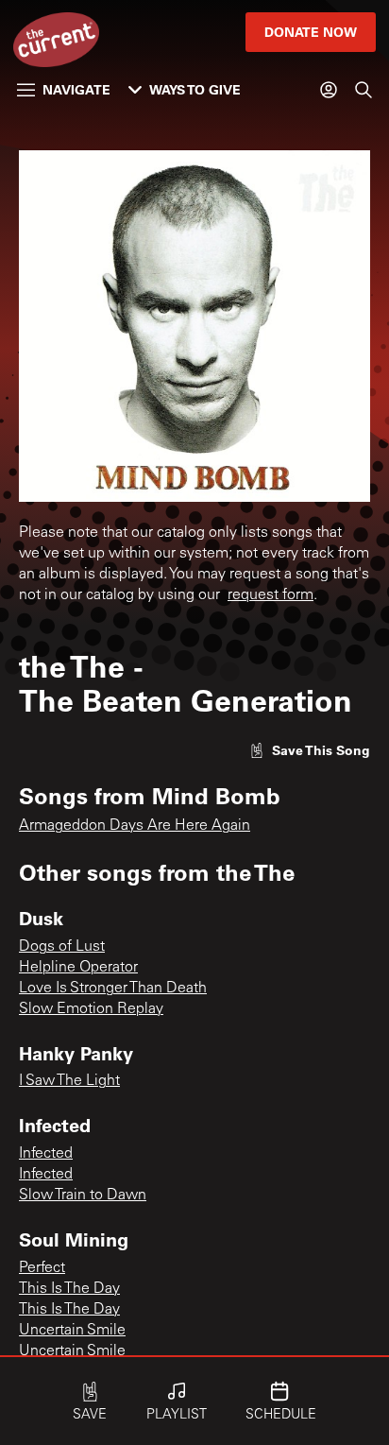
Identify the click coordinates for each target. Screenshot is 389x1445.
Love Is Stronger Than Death (113, 988)
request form (270, 595)
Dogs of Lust (62, 947)
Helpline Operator (78, 967)
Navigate (76, 89)
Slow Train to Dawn (82, 1195)
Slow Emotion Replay (91, 1009)
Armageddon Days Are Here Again (134, 826)
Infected (46, 1153)
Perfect (42, 1268)
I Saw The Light (69, 1081)
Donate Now (310, 32)
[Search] (363, 90)
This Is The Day (69, 1289)
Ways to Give (195, 89)
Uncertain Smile (72, 1330)
